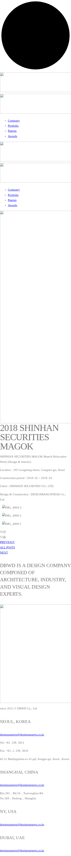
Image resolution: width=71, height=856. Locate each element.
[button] (7, 542)
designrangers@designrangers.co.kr (22, 734)
